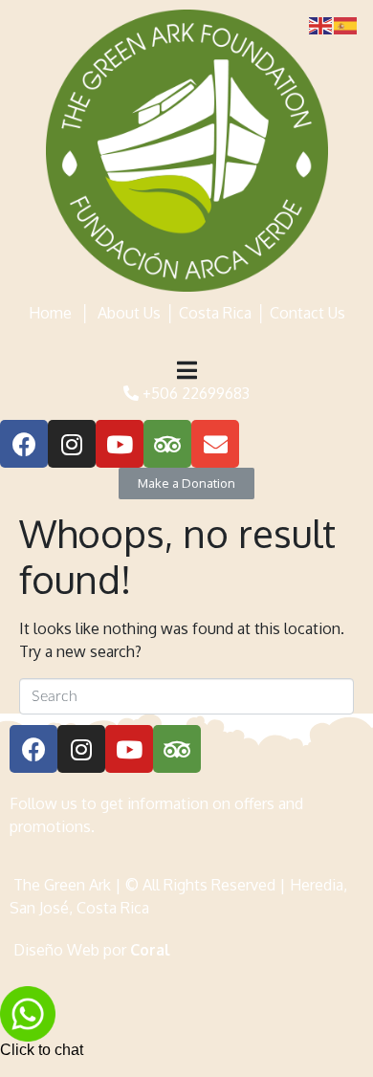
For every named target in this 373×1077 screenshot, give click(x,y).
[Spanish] (346, 24)
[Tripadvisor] (167, 444)
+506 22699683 (194, 393)
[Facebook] (24, 444)
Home (50, 312)
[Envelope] (215, 444)
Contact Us (307, 312)
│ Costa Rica (206, 312)
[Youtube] (119, 444)
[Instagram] (72, 444)
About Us (129, 312)
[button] (186, 483)
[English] (321, 24)
